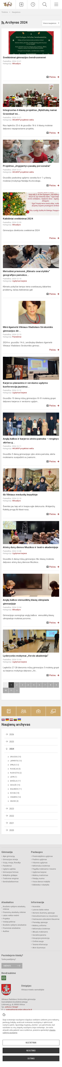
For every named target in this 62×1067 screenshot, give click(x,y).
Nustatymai (31, 1043)
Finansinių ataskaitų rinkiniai (14, 912)
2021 (11, 823)
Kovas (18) (14, 793)
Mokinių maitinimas (40, 875)
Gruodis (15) (15, 757)
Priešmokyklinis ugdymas (42, 856)
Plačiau (52, 77)
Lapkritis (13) (16, 761)
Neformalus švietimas (41, 866)
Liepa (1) (13, 777)
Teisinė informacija (40, 945)
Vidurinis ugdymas (39, 863)
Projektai (6, 919)
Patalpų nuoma (38, 878)
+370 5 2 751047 (11, 1007)
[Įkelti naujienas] (21, 4)
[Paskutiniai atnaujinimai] (33, 4)
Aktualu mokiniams (40, 932)
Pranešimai (16, 337)
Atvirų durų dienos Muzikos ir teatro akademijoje (30, 547)
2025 (11, 741)
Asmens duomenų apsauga (43, 913)
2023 (11, 809)
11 (11, 690)
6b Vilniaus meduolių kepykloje (20, 494)
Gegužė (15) (15, 785)
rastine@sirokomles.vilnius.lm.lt (19, 1010)
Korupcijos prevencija (40, 938)
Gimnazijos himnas (10, 872)
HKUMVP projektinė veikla (23, 120)
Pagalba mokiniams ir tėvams (44, 869)
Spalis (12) (14, 765)
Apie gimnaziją (9, 856)
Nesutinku (31, 1050)
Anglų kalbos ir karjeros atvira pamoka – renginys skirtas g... (31, 440)
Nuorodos (36, 907)
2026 (11, 734)
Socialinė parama (39, 935)
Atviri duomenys (38, 948)
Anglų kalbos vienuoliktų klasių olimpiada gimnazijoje (26, 601)
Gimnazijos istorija (10, 859)
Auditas (6, 931)
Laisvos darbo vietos (40, 910)
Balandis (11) (16, 789)
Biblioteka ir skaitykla (40, 885)
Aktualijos (16, 63)
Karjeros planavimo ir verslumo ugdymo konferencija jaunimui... (25, 384)
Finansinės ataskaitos (11, 928)
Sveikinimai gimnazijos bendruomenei (24, 57)
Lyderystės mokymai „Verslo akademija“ (25, 655)
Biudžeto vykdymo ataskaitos (14, 925)
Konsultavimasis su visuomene (45, 916)
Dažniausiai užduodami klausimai (45, 919)
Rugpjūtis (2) (16, 773)
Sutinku (31, 1058)
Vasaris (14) (15, 797)
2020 (11, 830)
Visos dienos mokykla (41, 882)
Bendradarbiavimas (10, 882)
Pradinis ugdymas (39, 859)
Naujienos (16, 12)
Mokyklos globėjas (10, 875)
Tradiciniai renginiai (11, 878)
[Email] (3, 978)
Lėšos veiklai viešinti (11, 915)
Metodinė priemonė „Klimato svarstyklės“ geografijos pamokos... (26, 273)
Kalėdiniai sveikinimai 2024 (18, 218)
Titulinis (4, 12)
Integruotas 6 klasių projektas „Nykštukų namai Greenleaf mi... (30, 112)
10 (5, 690)
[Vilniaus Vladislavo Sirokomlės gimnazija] (7, 3)
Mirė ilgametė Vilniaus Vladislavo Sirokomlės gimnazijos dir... (28, 329)
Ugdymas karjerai (19, 281)
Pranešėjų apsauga (40, 922)
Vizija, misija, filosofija (12, 863)
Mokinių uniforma (39, 926)
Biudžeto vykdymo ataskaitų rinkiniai (14, 908)
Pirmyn (17, 690)
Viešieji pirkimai (9, 922)
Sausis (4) (14, 801)
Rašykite (7, 966)
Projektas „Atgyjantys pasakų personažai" (26, 165)
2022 (11, 816)
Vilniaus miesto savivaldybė (32, 990)
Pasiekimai (7, 866)
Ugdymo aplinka (9, 869)
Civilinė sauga (38, 941)
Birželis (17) (15, 781)
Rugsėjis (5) (15, 769)
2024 (11, 749)
